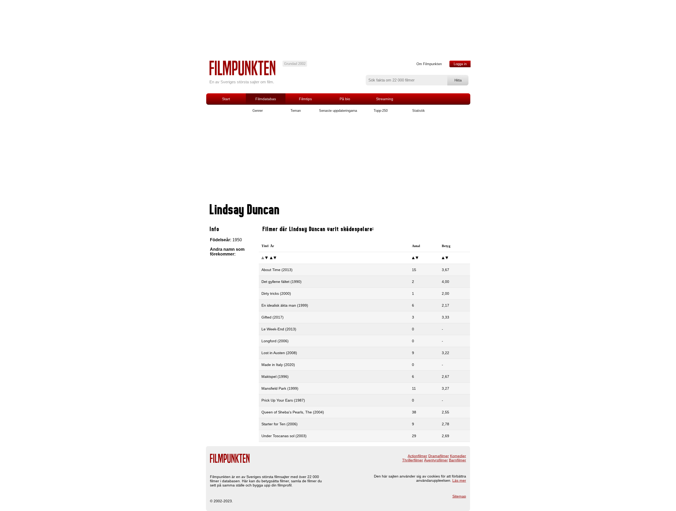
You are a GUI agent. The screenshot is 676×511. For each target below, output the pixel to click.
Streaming (384, 99)
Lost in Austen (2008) (279, 353)
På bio (345, 99)
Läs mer (459, 480)
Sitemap (459, 496)
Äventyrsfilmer (436, 460)
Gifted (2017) (272, 317)
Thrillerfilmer (412, 460)
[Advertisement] (338, 160)
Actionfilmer (417, 456)
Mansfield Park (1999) (279, 388)
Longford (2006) (275, 341)
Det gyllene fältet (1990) (281, 281)
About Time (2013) (277, 270)
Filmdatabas (265, 99)
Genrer (257, 111)
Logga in (460, 64)
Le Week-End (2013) (278, 329)
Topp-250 (381, 111)
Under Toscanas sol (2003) (284, 436)
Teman (295, 111)
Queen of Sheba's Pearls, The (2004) (292, 412)
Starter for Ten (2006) (279, 424)
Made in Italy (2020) (278, 365)
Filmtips (305, 99)
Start (226, 99)
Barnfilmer (457, 460)
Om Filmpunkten (429, 64)
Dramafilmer (438, 456)
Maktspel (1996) (275, 376)
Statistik (418, 111)
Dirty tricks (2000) (276, 293)
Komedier (458, 456)
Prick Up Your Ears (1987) (283, 400)
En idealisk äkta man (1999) (284, 305)
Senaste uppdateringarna (338, 111)
